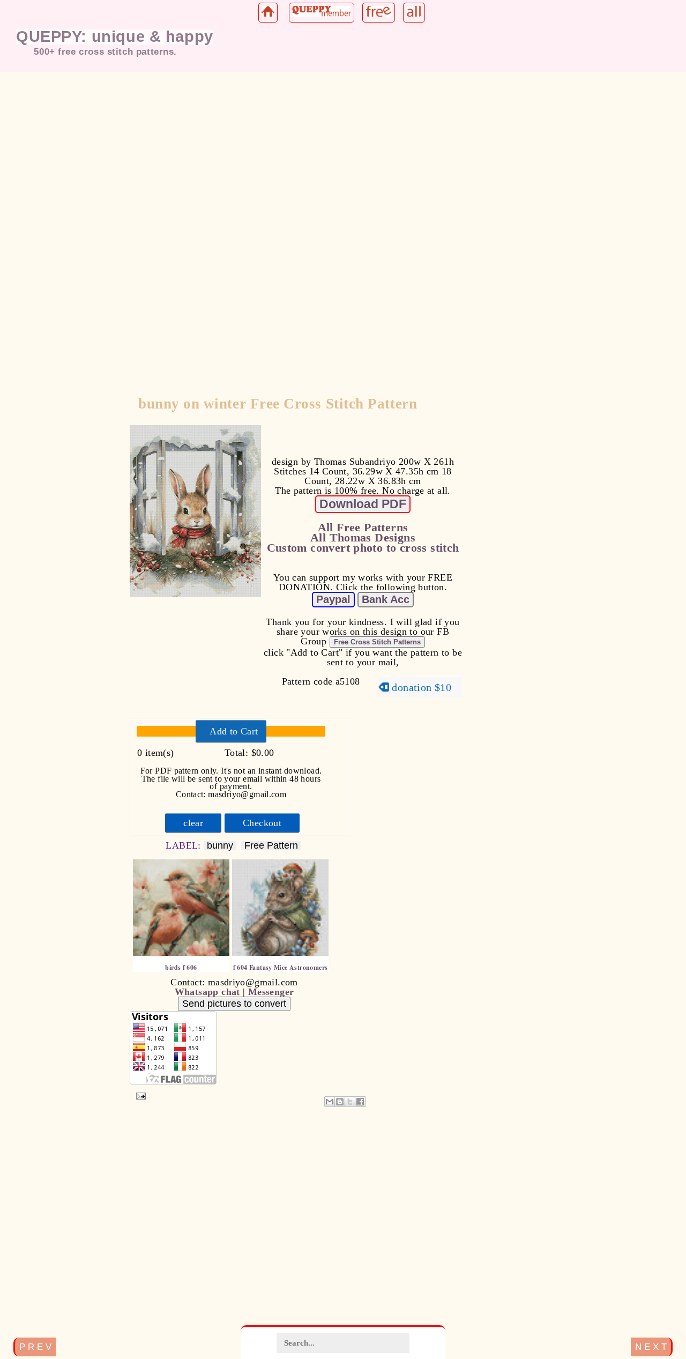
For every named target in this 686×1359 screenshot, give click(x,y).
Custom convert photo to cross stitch (363, 547)
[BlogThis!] (339, 1101)
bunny (220, 845)
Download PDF (362, 504)
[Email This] (329, 1101)
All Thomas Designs (362, 537)
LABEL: (185, 845)
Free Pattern (271, 845)
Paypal (333, 599)
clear (193, 823)
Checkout (262, 823)
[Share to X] (350, 1101)
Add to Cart (234, 731)
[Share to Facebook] (360, 1101)
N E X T (651, 1346)
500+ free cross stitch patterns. (105, 51)
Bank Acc (385, 599)
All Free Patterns (363, 527)
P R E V (35, 1346)
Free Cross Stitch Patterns (377, 642)
